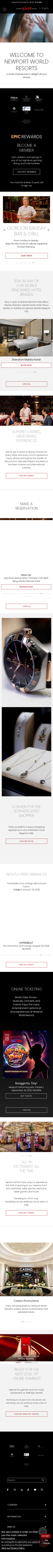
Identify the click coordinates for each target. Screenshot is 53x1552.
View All (26, 384)
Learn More (26, 255)
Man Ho (26, 575)
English (45, 8)
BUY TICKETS (26, 1096)
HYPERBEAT (26, 942)
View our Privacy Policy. (13, 1548)
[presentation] (4, 230)
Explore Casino (26, 1212)
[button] (4, 593)
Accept (45, 1535)
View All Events (26, 964)
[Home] (26, 8)
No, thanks (46, 1542)
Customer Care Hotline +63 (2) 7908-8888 (26, 2)
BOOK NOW (26, 365)
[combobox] (43, 8)
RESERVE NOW (26, 586)
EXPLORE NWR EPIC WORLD (26, 1414)
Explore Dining (26, 475)
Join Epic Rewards (26, 171)
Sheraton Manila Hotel (26, 359)
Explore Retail (27, 841)
